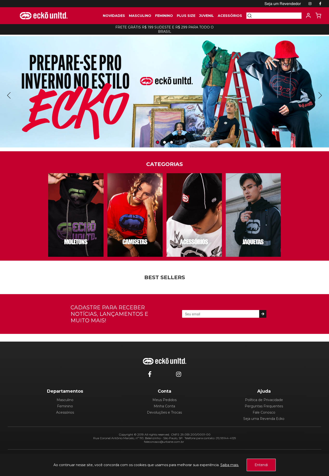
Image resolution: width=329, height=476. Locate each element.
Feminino (65, 406)
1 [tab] (157, 142)
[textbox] (276, 15)
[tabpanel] (164, 91)
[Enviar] (262, 314)
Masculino (65, 400)
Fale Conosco (264, 412)
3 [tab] (171, 142)
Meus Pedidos (164, 400)
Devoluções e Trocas (164, 412)
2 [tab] (164, 142)
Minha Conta (164, 406)
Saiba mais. (229, 465)
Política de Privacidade (264, 400)
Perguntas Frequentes (264, 406)
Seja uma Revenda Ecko (263, 418)
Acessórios (65, 412)
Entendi (261, 465)
